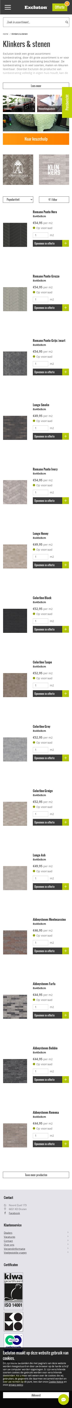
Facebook (14, 1213)
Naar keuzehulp (36, 139)
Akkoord (36, 1395)
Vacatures (9, 1237)
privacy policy (16, 1384)
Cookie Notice (56, 1381)
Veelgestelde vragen (15, 1252)
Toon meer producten (36, 1175)
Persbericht (67, 102)
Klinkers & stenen (20, 34)
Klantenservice (13, 1225)
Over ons (9, 1244)
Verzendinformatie (14, 1248)
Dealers (8, 1232)
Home (5, 34)
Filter (54, 200)
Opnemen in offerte (44, 243)
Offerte (61, 6)
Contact (8, 1241)
